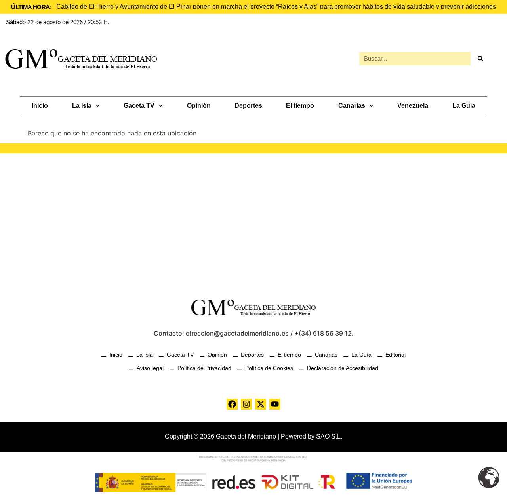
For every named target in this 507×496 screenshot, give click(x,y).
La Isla (81, 105)
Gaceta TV (139, 105)
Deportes (248, 105)
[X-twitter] (260, 404)
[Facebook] (232, 404)
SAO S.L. (329, 436)
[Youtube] (274, 404)
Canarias (351, 105)
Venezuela (412, 105)
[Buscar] (480, 58)
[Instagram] (246, 404)
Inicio (40, 105)
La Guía (463, 105)
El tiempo (300, 105)
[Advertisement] (253, 220)
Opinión (199, 105)
